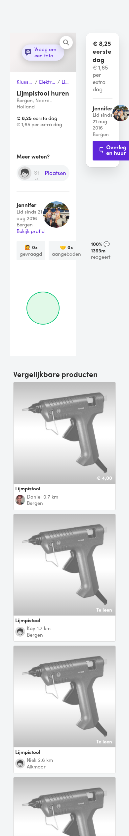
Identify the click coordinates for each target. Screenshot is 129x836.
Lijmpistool (65, 82)
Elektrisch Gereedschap (47, 82)
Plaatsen (55, 173)
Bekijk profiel (31, 231)
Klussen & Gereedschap (25, 82)
